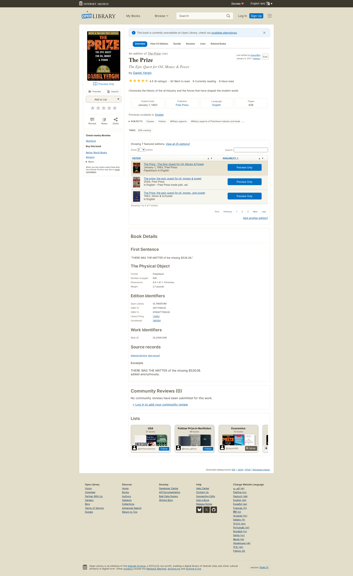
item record (154, 355)
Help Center (202, 488)
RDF (234, 469)
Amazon (90, 157)
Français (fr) (240, 508)
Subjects (127, 500)
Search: (229, 150)
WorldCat (91, 141)
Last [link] (264, 211)
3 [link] (248, 211)
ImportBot (255, 55)
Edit (265, 56)
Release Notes (204, 504)
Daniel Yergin (142, 73)
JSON (240, 469)
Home (125, 488)
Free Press (182, 104)
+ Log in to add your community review (160, 404)
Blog (87, 504)
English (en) (239, 500)
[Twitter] (206, 510)
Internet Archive (139, 355)
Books (125, 492)
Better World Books (96, 152)
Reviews (190, 43)
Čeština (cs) (240, 492)
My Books (133, 16)
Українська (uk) (242, 543)
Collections (128, 504)
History (256, 58)
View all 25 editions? (178, 143)
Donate (237, 3)
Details (177, 43)
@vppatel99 (232, 448)
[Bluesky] (199, 510)
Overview (140, 43)
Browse (160, 16)
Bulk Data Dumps (168, 496)
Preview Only (106, 83)
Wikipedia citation (261, 469)
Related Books (218, 43)
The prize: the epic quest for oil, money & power (173, 178)
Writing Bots (166, 500)
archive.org (174, 568)
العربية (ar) (239, 488)
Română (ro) (240, 531)
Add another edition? (255, 218)
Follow (164, 448)
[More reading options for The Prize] (118, 99)
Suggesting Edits (205, 496)
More (91, 161)
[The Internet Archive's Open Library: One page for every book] (98, 16)
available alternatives (224, 32)
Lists (203, 43)
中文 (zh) (238, 547)
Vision (88, 488)
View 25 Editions (159, 43)
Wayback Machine (156, 568)
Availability (231, 158)
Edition (136, 158)
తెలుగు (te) (238, 539)
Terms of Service (94, 508)
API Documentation (169, 492)
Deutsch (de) (240, 496)
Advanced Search (132, 508)
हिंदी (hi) (237, 512)
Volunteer (90, 492)
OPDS (248, 469)
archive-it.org (193, 568)
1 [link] (236, 211)
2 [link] (242, 211)
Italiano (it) (239, 519)
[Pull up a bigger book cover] (103, 79)
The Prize (154, 53)
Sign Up (256, 16)
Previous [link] (228, 211)
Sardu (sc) (239, 535)
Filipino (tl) (239, 551)
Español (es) (240, 504)
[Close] (264, 32)
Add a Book (202, 500)
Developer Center (168, 488)
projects (128, 568)
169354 (157, 320)
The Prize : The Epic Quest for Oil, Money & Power (174, 164)
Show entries (142, 149)
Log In (242, 16)
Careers (89, 500)
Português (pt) (241, 527)
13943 (156, 316)
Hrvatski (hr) (240, 515)
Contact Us (202, 492)
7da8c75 (264, 567)
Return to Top (129, 512)
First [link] (217, 211)
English (216, 104)
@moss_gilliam (189, 448)
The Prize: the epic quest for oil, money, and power (174, 192)
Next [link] (255, 211)
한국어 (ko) (239, 523)
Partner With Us (94, 496)
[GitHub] (214, 510)
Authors (126, 496)
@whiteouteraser (146, 448)
